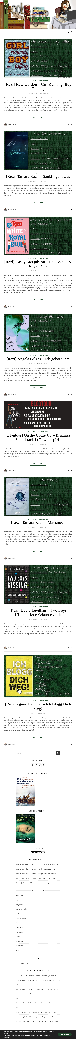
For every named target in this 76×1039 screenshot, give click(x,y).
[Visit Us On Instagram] (32, 765)
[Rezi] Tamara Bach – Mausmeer (38, 522)
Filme (18, 914)
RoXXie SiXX (20, 989)
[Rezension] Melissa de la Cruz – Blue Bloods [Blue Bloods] (36, 878)
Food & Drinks (21, 918)
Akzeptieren (65, 1034)
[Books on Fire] (38, 13)
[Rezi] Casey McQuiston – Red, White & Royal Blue (38, 264)
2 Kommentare (43, 527)
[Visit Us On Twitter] (40, 765)
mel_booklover (21, 976)
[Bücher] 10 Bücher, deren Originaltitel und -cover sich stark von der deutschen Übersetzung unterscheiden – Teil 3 (38, 980)
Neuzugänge (20, 941)
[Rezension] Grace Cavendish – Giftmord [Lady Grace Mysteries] (37, 864)
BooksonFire (12, 124)
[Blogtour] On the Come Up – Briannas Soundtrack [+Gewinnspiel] (38, 437)
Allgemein (32, 81)
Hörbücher (19, 932)
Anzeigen (19, 900)
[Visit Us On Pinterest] (43, 765)
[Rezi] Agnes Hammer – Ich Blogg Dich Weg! (38, 706)
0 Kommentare (44, 93)
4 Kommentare (43, 713)
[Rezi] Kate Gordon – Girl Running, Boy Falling (38, 86)
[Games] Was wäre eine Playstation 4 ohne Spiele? (40, 1012)
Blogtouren (43, 432)
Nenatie (18, 1012)
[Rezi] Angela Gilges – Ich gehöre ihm (38, 359)
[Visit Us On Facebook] (36, 765)
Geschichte (19, 927)
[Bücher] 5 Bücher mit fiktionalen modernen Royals (33, 883)
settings (6, 1037)
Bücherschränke (21, 909)
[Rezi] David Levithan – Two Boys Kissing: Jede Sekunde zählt (38, 612)
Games (18, 923)
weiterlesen (38, 117)
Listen (18, 937)
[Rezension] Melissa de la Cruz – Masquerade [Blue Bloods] (36, 874)
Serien (18, 950)
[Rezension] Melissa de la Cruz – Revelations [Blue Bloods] (35, 869)
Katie (17, 1003)
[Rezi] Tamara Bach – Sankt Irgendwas (38, 176)
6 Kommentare (42, 444)
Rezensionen (43, 81)
